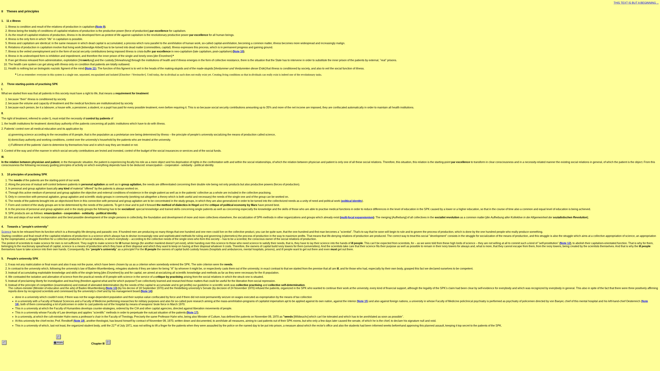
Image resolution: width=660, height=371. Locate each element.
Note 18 (79, 320)
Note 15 (362, 301)
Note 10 (238, 51)
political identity (352, 200)
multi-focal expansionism (357, 217)
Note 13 (111, 288)
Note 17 (192, 312)
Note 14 (146, 291)
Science (6, 231)
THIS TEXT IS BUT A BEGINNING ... (636, 2)
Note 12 (565, 243)
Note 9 (100, 26)
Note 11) (91, 68)
